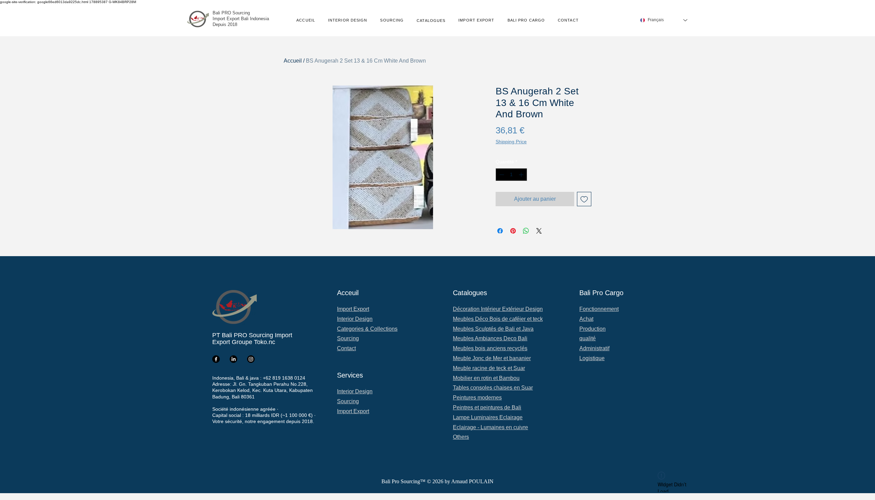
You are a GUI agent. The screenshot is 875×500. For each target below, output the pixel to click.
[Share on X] (539, 231)
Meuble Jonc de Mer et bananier (492, 358)
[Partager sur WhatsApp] (526, 231)
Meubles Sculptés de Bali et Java (493, 329)
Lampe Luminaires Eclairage (488, 417)
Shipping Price (511, 141)
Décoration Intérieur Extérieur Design (498, 309)
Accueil (293, 61)
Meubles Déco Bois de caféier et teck (498, 319)
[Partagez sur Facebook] (500, 231)
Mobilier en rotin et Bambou (486, 378)
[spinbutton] (511, 175)
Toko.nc (264, 342)
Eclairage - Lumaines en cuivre (490, 427)
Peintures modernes (477, 397)
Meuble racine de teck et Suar (489, 368)
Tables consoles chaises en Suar (493, 388)
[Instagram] (251, 359)
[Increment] (521, 175)
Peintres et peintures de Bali (487, 407)
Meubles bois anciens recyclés (490, 348)
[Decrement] (501, 175)
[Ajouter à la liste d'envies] (584, 199)
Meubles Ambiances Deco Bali (490, 338)
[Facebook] (216, 359)
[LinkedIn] (233, 359)
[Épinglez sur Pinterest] (513, 231)
